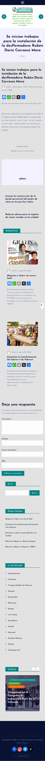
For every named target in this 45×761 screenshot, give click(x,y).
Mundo (11, 626)
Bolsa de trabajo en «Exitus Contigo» (20, 541)
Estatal (11, 609)
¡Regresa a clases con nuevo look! (18, 519)
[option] (22, 693)
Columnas (12, 579)
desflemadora (23, 146)
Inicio (22, 56)
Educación (12, 603)
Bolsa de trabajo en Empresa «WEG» (20, 547)
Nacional (11, 632)
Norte (25, 87)
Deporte (11, 591)
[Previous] (34, 669)
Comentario (7, 419)
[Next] (38, 669)
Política (11, 644)
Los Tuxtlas (12, 615)
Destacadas (17, 87)
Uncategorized (14, 650)
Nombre (5, 439)
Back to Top (23, 756)
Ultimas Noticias (35, 87)
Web (3, 461)
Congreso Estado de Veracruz (20, 585)
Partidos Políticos (15, 638)
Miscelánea (12, 621)
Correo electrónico (9, 450)
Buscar (10, 484)
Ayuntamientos (14, 573)
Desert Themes (22, 743)
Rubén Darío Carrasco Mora (23, 151)
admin (8, 87)
